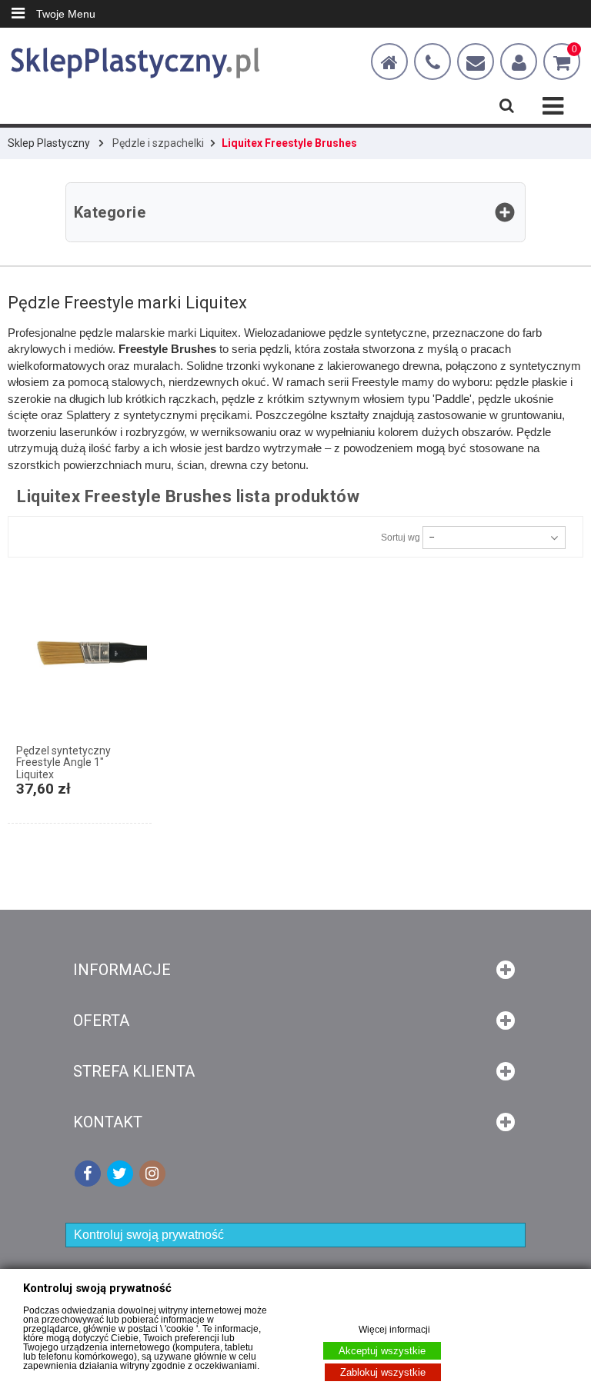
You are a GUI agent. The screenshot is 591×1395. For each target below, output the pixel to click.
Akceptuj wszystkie (382, 1351)
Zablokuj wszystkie (383, 1372)
